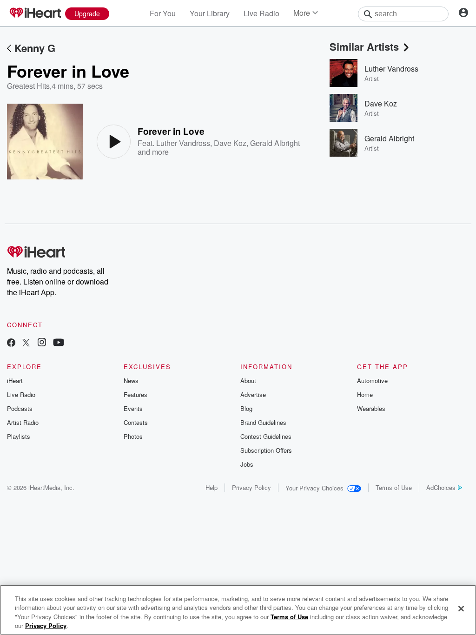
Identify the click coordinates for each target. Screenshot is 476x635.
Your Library (210, 13)
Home (365, 394)
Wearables (371, 408)
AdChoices (441, 487)
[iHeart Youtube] (58, 343)
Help (211, 487)
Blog (246, 408)
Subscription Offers (266, 450)
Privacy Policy (251, 487)
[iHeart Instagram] (42, 343)
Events (133, 408)
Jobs (246, 464)
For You (163, 13)
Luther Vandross (183, 143)
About (248, 380)
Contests (136, 422)
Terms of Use (394, 487)
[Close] (461, 608)
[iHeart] (35, 13)
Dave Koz (230, 143)
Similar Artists (364, 46)
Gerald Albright (275, 143)
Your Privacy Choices (314, 487)
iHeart (15, 380)
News (131, 380)
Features (135, 394)
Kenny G (34, 47)
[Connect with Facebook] (11, 343)
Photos (133, 436)
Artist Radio (23, 422)
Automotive (372, 380)
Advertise (253, 394)
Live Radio (261, 13)
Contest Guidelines (265, 436)
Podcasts (20, 408)
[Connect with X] (26, 343)
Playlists (18, 436)
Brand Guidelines (263, 422)
